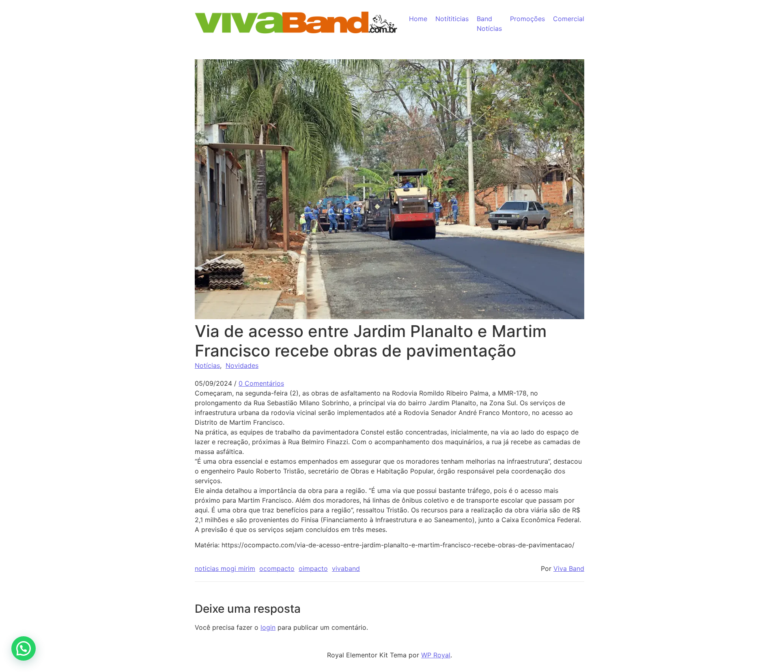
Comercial (568, 19)
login (267, 627)
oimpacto (313, 568)
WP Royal (435, 655)
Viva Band (568, 568)
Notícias (207, 365)
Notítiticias (452, 19)
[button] (23, 648)
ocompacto (277, 568)
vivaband (346, 568)
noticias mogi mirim (225, 568)
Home (418, 19)
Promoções (527, 19)
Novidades (242, 365)
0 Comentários (261, 383)
